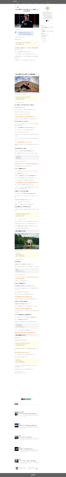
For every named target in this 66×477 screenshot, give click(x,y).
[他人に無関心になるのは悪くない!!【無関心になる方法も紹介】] (28, 399)
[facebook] (24, 399)
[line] (30, 399)
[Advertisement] (27, 67)
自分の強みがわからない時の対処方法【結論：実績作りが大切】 (28, 425)
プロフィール (43, 41)
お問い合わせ (43, 38)
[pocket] (26, 399)
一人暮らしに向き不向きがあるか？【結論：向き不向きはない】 (28, 413)
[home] (48, 21)
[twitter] (22, 399)
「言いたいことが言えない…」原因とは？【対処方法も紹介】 (27, 460)
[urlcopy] (31, 399)
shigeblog (15, 1)
